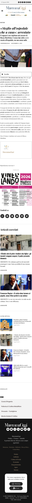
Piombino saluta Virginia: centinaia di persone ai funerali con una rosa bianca (22, 321)
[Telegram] (20, 2)
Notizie (2, 22)
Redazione (5, 447)
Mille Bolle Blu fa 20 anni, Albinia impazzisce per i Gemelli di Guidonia (22, 366)
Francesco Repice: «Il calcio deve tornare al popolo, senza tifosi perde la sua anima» (15, 294)
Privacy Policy (25, 447)
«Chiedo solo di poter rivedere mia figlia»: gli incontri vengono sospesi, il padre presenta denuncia (15, 256)
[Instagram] (22, 2)
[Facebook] (18, 2)
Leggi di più (3, 270)
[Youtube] (26, 2)
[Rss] (24, 2)
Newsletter (11, 447)
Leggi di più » (16, 325)
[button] (2, 10)
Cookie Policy (16, 449)
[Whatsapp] (30, 2)
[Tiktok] (28, 2)
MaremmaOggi (8, 152)
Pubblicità (17, 447)
